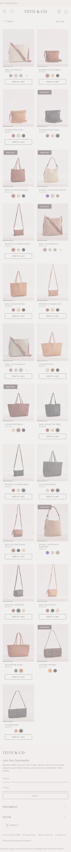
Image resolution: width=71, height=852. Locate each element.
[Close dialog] (69, 405)
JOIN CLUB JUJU (47, 439)
